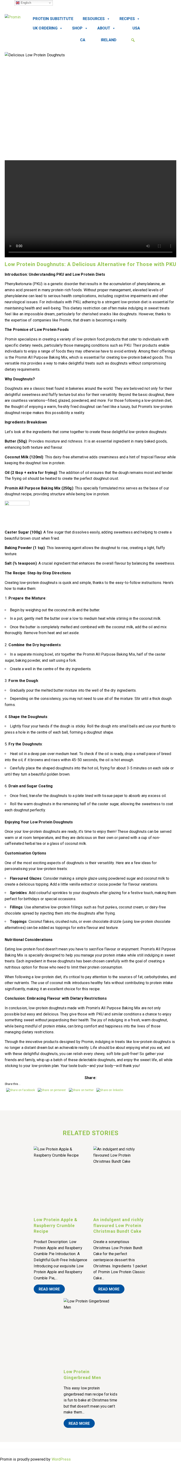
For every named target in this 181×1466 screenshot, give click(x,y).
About (104, 28)
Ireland (108, 40)
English (25, 2)
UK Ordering (45, 28)
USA (136, 28)
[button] (133, 40)
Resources (94, 18)
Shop (77, 28)
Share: (90, 1078)
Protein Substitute (53, 18)
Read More (49, 1289)
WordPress (61, 1459)
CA (82, 40)
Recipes (127, 18)
